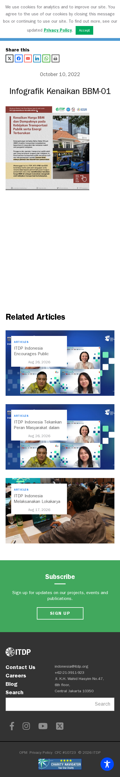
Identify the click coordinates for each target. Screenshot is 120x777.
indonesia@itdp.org (71, 666)
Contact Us (20, 667)
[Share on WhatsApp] (46, 58)
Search (14, 692)
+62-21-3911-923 (69, 672)
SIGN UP (60, 613)
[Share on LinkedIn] (37, 58)
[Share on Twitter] (9, 58)
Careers (16, 675)
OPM (23, 752)
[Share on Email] (28, 58)
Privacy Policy (41, 752)
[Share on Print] (55, 58)
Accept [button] (84, 30)
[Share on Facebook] (19, 58)
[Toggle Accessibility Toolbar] (107, 764)
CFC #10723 (65, 752)
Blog (11, 684)
